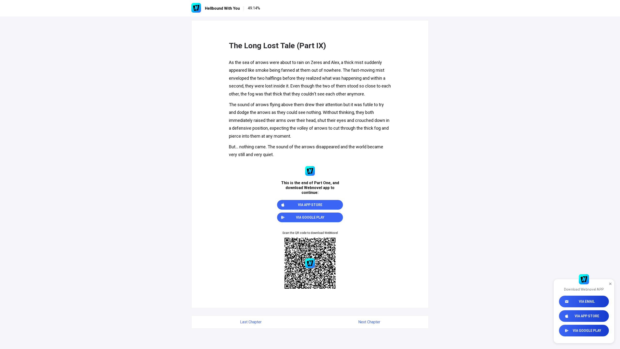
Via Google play (587, 331)
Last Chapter (251, 322)
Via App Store (587, 316)
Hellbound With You (222, 8)
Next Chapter (369, 322)
